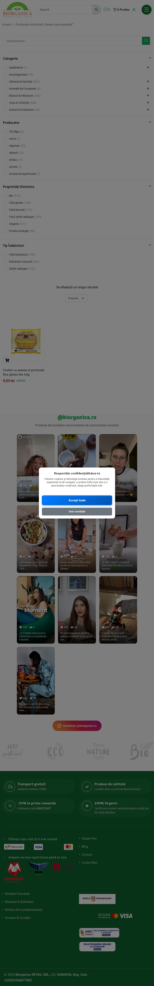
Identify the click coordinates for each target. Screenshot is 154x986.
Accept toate (77, 500)
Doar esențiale (77, 511)
